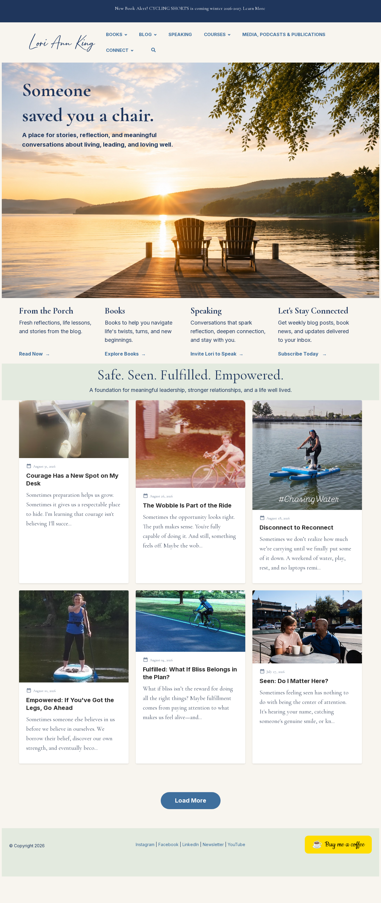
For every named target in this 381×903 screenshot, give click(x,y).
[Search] (150, 50)
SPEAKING (180, 34)
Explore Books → (125, 354)
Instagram (145, 844)
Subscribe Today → (302, 354)
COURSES (215, 34)
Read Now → (34, 354)
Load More (190, 800)
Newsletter (214, 844)
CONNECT (117, 50)
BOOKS (114, 34)
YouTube (236, 844)
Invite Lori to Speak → (216, 354)
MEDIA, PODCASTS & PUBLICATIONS (283, 34)
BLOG (145, 34)
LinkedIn (191, 844)
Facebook (169, 844)
